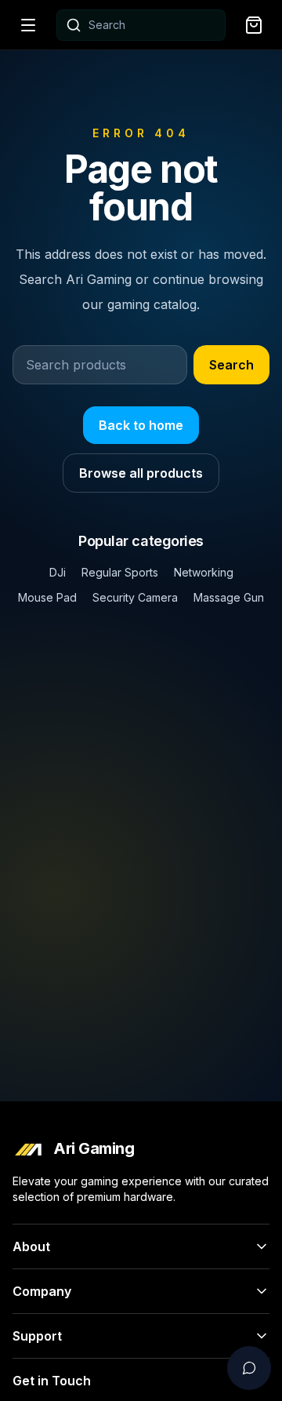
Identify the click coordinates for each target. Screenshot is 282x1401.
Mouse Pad (47, 597)
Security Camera (135, 597)
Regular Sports (119, 572)
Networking (203, 572)
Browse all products (141, 473)
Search (231, 365)
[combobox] (141, 25)
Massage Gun (228, 597)
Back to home (141, 425)
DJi (57, 572)
